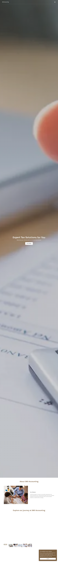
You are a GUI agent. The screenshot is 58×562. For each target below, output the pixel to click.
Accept (48, 558)
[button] (55, 2)
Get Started (29, 243)
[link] (5, 2)
